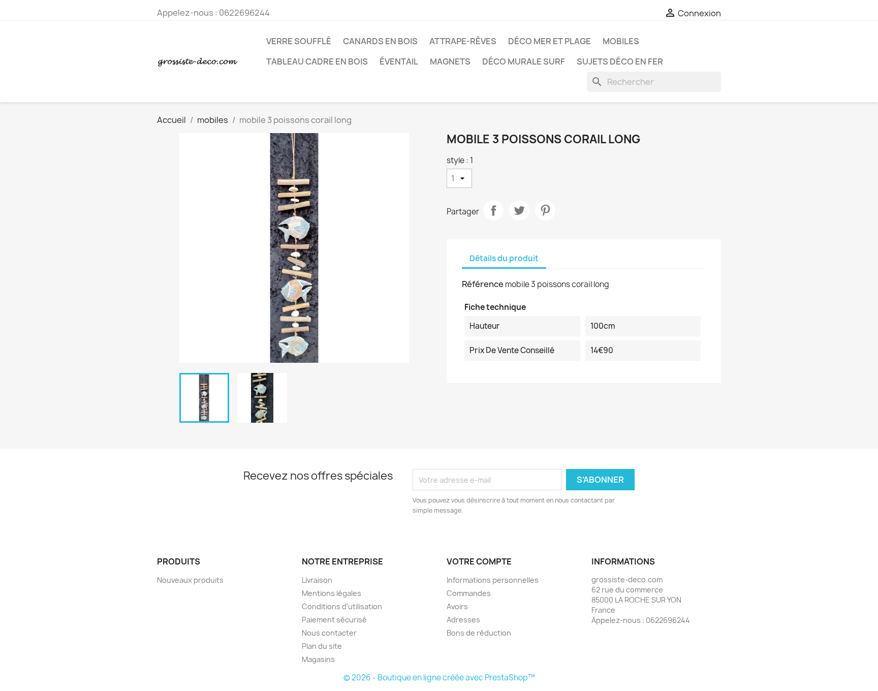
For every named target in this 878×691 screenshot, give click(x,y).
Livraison (317, 580)
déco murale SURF (523, 61)
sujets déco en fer (620, 61)
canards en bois (380, 41)
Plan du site (322, 646)
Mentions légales (331, 593)
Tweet (519, 210)
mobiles (621, 41)
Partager (493, 210)
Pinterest (545, 210)
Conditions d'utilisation (342, 606)
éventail (399, 61)
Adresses (463, 619)
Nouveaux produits (190, 580)
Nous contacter (329, 633)
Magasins (318, 659)
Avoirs (457, 606)
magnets (450, 61)
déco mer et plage (549, 41)
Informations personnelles (493, 580)
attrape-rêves (462, 41)
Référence (483, 284)
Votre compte (479, 561)
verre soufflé (298, 41)
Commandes (469, 593)
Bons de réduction (479, 633)
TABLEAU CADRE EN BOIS (317, 61)
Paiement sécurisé (334, 619)
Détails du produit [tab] (504, 258)
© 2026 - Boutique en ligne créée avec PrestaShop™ (439, 677)
